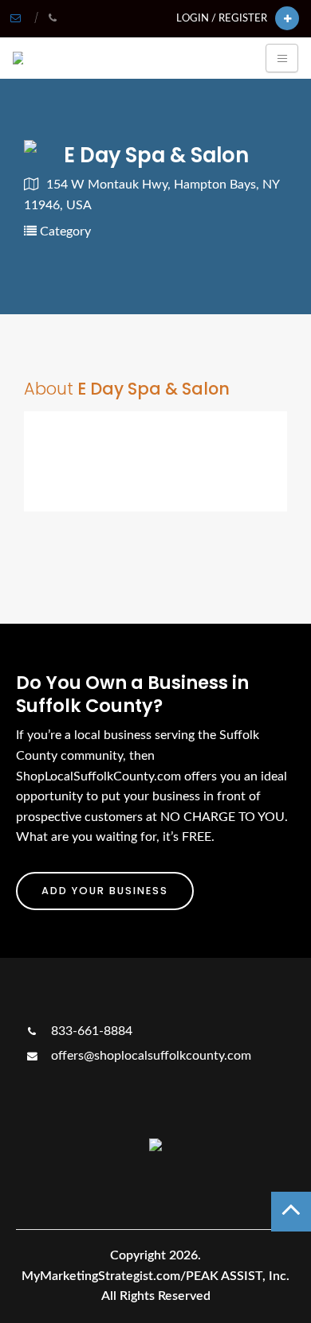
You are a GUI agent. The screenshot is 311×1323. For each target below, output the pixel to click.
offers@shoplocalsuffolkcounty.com (149, 1055)
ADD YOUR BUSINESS (104, 890)
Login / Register (221, 18)
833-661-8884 (90, 1031)
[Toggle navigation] (282, 58)
